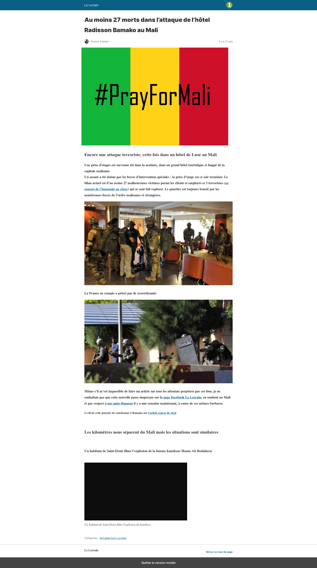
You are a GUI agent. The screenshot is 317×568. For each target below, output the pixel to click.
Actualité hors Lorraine (113, 538)
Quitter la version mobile (158, 563)
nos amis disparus (120, 403)
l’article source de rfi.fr (162, 413)
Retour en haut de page (219, 552)
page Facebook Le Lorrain (182, 397)
